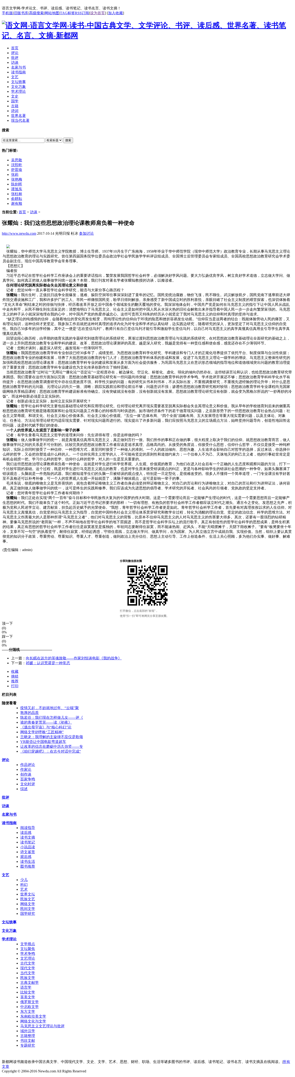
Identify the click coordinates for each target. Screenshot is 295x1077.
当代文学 (27, 973)
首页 (22, 212)
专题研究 (27, 1045)
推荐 (14, 681)
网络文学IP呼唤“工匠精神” (42, 732)
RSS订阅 (82, 13)
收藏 (14, 671)
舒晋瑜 (16, 170)
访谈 (33, 212)
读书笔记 (27, 842)
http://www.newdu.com (19, 233)
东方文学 (27, 1011)
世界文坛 (27, 894)
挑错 (14, 676)
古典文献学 (29, 983)
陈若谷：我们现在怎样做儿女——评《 (51, 717)
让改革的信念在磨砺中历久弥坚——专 (51, 746)
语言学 (25, 987)
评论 (5, 760)
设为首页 (97, 13)
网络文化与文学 (33, 1021)
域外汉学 (27, 1031)
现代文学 (27, 968)
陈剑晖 (16, 184)
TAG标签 (67, 13)
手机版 (7, 13)
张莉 (14, 174)
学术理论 (9, 939)
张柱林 (16, 194)
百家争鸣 (27, 779)
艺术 (24, 889)
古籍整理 (27, 1036)
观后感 (25, 857)
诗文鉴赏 (27, 852)
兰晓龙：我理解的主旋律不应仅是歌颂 (51, 737)
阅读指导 (27, 828)
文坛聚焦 (27, 949)
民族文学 (27, 978)
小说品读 (27, 847)
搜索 (68, 140)
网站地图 (51, 13)
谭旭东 (16, 189)
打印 (14, 686)
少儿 (24, 880)
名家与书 (9, 814)
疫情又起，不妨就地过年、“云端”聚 (49, 708)
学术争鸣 (27, 954)
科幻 (24, 884)
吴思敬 (16, 160)
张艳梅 (16, 179)
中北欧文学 (29, 1007)
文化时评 (27, 784)
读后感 (25, 832)
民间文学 (27, 909)
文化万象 (9, 931)
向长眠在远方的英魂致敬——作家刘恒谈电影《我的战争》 (74, 658)
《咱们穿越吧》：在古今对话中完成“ (50, 751)
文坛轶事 (9, 922)
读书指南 (9, 823)
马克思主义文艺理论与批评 (42, 1026)
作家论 (25, 769)
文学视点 (27, 944)
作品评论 (27, 765)
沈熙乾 (16, 165)
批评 (5, 797)
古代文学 (27, 963)
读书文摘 (27, 837)
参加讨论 (86, 233)
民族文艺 (27, 899)
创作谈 (25, 774)
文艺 (5, 875)
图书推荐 (27, 866)
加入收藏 (115, 13)
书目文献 (27, 1040)
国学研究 (27, 913)
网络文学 (27, 904)
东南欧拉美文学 (33, 1016)
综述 (24, 789)
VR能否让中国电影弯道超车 (43, 742)
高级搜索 (36, 13)
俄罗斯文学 (29, 1002)
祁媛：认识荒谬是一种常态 (48, 663)
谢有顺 (16, 203)
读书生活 (27, 861)
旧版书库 (21, 13)
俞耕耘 (16, 199)
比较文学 (27, 992)
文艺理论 (27, 958)
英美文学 (27, 997)
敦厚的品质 (29, 713)
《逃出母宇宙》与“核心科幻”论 (45, 727)
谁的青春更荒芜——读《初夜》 (46, 722)
